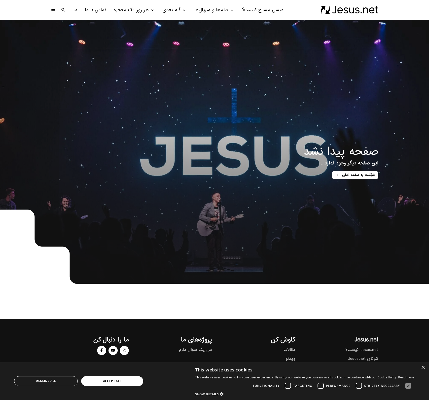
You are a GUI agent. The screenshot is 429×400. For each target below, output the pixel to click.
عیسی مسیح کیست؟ (263, 10)
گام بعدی (171, 10)
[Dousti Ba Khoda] (349, 10)
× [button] (423, 367)
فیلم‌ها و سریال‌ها (211, 10)
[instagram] (124, 350)
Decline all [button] (46, 381)
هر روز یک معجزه (131, 10)
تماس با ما (95, 10)
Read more (406, 377)
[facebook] (101, 350)
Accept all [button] (112, 381)
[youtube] (113, 350)
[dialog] (214, 381)
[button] (304, 394)
